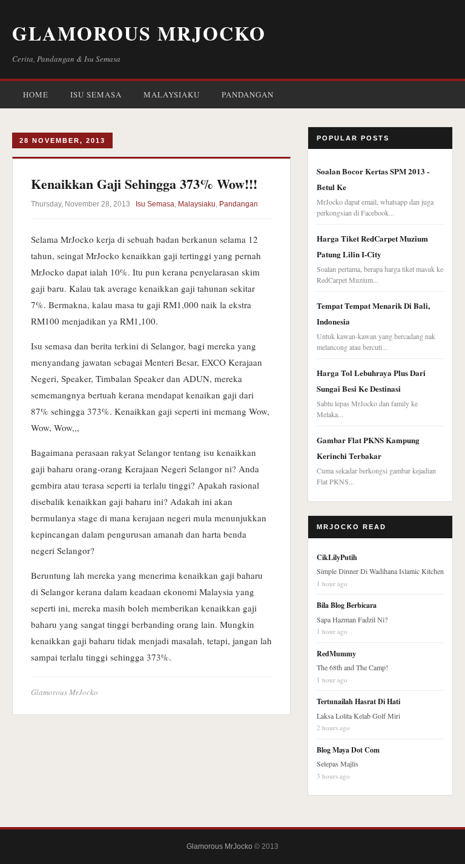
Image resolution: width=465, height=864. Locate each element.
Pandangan (248, 94)
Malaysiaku (171, 94)
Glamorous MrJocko (139, 33)
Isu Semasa (96, 94)
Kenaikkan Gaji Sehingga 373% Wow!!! (144, 184)
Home (35, 94)
